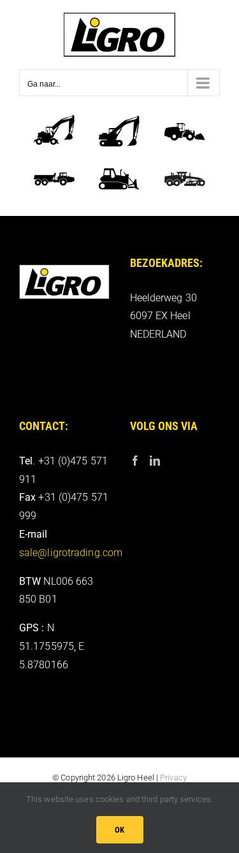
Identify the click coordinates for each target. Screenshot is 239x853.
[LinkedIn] (155, 460)
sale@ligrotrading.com (70, 553)
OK (120, 830)
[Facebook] (135, 460)
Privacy (173, 777)
